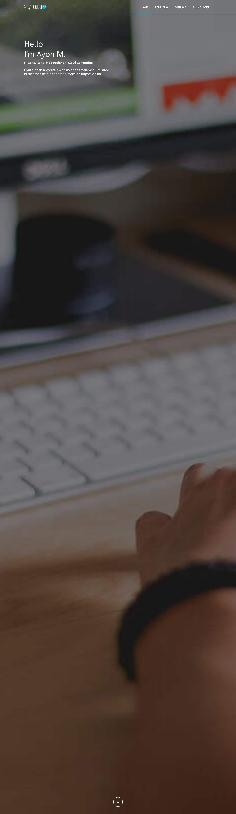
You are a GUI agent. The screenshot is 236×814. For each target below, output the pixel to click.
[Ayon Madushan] (35, 7)
